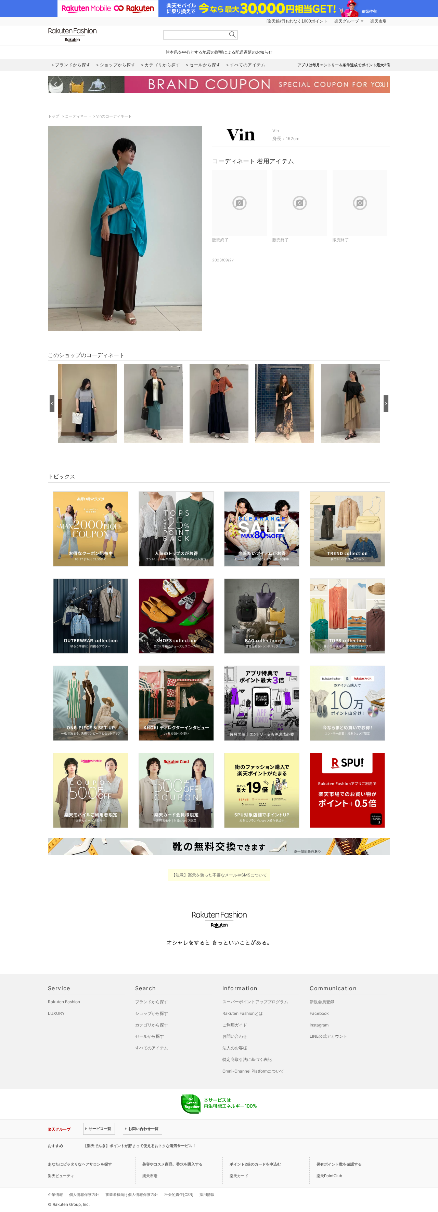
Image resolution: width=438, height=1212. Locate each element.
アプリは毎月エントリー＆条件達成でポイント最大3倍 (343, 65)
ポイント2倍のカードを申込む (255, 1164)
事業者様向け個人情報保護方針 (131, 1194)
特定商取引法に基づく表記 (247, 1059)
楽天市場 (378, 21)
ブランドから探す (151, 1001)
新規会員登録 (322, 1001)
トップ (54, 116)
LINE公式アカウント (328, 1036)
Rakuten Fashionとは (242, 1013)
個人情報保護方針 (84, 1194)
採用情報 (207, 1194)
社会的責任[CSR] (178, 1194)
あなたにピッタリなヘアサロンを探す (80, 1164)
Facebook (319, 1013)
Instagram (319, 1024)
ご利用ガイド (234, 1024)
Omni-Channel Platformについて (253, 1071)
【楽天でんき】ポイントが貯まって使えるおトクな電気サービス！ (139, 1145)
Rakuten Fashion (101, 35)
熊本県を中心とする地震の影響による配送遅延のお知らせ (219, 52)
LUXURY (56, 1013)
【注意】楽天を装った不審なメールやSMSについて (219, 874)
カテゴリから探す (151, 1024)
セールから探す (149, 1036)
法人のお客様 (234, 1047)
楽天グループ (346, 21)
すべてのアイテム (151, 1047)
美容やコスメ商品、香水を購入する (172, 1164)
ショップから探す (151, 1013)
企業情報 (55, 1194)
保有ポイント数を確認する (339, 1164)
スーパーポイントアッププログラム (255, 1001)
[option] (87, 403)
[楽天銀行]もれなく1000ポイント (297, 21)
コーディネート (78, 116)
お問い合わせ (234, 1036)
